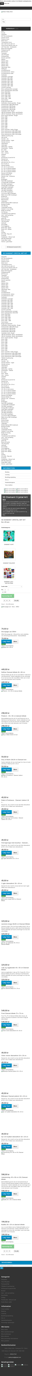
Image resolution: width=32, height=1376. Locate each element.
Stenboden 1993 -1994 (7, 81)
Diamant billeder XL (6, 174)
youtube (8, 511)
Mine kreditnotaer (6, 1334)
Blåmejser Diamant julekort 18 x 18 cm (14, 1096)
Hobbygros (4, 68)
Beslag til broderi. (5, 204)
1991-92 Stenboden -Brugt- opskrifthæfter (12, 114)
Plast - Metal (4, 151)
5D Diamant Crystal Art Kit (8, 157)
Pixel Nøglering (5, 226)
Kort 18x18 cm (5, 160)
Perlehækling (4, 216)
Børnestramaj (4, 199)
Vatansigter (4, 145)
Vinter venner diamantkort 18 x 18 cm (13, 1055)
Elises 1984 (4, 117)
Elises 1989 (4, 124)
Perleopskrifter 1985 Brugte (8, 107)
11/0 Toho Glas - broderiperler (8, 47)
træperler (3, 154)
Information (9, 468)
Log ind (3, 7)
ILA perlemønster (5, 70)
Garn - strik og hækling (7, 215)
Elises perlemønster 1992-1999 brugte (11, 131)
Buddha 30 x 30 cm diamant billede (13, 1224)
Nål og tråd (4, 137)
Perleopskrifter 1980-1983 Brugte (9, 104)
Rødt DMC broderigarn (7, 181)
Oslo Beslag (4, 205)
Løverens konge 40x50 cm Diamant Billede (15, 924)
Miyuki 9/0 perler (5, 220)
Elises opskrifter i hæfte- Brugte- (9, 129)
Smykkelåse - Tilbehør (7, 148)
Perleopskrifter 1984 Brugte (8, 106)
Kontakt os (4, 9)
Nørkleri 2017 (4, 62)
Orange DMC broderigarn (7, 185)
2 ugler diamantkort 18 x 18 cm (11, 883)
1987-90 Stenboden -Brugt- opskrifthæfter (12, 112)
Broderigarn (4, 179)
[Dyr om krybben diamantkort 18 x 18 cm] (16, 1122)
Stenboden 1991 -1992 (7, 82)
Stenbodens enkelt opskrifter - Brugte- (11, 103)
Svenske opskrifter (6, 87)
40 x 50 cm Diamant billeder (8, 171)
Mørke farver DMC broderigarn (9, 195)
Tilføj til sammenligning (7, 645)
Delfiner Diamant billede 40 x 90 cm (13, 672)
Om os (7, 480)
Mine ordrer (4, 1329)
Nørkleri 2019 (4, 65)
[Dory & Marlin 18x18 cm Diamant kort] (16, 745)
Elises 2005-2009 (5, 93)
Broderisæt (4, 196)
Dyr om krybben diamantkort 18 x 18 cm (14, 1137)
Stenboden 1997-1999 (7, 78)
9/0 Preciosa (4, 51)
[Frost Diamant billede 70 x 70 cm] (16, 998)
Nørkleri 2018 (4, 64)
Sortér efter (4, 586)
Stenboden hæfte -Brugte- (8, 110)
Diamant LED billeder (6, 173)
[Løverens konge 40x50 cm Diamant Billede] (16, 909)
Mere (4, 515)
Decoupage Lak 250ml (8, 631)
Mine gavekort (5, 1340)
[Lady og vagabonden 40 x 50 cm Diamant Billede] (16, 953)
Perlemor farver (5, 39)
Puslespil (3, 235)
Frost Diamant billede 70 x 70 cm (12, 1013)
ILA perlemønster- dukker (7, 72)
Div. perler (3, 149)
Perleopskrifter (5, 56)
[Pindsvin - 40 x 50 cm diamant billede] (16, 701)
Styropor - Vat (4, 139)
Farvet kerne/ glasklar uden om (9, 45)
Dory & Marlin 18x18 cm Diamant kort (13, 759)
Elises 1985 (4, 118)
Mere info (6, 3)
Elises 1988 (4, 123)
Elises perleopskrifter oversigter (9, 89)
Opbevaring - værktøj (6, 146)
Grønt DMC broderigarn (7, 187)
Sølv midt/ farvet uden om (8, 43)
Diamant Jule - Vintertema (8, 176)
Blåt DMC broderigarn (6, 188)
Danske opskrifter (5, 58)
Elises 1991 (4, 128)
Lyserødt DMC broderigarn (8, 182)
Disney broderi (5, 198)
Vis (2, 589)
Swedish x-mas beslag (7, 209)
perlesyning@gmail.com (15, 1357)
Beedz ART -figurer (6, 227)
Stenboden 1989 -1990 (7, 84)
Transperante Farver (6, 42)
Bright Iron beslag (5, 210)
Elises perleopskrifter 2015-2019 (9, 90)
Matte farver (4, 40)
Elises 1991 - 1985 (6, 98)
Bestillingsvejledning (10, 477)
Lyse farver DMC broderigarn (8, 193)
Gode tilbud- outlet (6, 240)
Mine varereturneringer (7, 1331)
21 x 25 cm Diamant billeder (8, 168)
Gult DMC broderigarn (6, 184)
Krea (2, 230)
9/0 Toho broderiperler (6, 36)
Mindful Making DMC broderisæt (9, 202)
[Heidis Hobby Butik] (16, 14)
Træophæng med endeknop (8, 213)
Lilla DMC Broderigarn (7, 190)
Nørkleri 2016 (4, 61)
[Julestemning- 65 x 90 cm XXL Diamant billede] (16, 1162)
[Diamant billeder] (8, 554)
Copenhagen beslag (6, 207)
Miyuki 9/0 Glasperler (6, 48)
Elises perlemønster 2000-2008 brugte (11, 132)
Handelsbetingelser (10, 482)
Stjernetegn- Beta (5, 67)
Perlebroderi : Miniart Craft (8, 237)
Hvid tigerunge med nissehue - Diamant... (15, 843)
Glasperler (4, 34)
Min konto (5, 1327)
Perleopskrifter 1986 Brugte (8, 109)
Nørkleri (3, 59)
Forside (3, 33)
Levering (7, 474)
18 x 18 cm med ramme (7, 167)
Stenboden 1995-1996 (7, 79)
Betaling (7, 472)
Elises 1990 (4, 126)
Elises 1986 (4, 120)
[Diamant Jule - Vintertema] (8, 573)
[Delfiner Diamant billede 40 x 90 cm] (16, 657)
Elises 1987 (4, 121)
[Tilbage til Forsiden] (3, 247)
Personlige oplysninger (7, 1322)
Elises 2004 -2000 (6, 95)
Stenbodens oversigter (7, 76)
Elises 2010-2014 (5, 92)
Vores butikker (8, 485)
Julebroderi (4, 201)
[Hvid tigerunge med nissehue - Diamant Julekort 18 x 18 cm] (16, 828)
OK (2, 3)
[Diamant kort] (8, 536)
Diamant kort (4, 159)
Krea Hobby (4, 224)
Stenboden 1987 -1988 (7, 86)
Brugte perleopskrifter (6, 101)
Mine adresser (5, 1336)
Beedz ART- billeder (6, 229)
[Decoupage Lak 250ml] (16, 617)
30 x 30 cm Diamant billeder (8, 170)
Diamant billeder (5, 165)
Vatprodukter (4, 143)
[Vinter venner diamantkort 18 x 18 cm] (16, 1041)
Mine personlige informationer (9, 1338)
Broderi (3, 177)
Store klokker (4, 100)
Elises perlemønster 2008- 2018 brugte (11, 134)
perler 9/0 (3, 218)
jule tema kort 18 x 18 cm (7, 162)
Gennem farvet (5, 37)
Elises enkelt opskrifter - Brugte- (9, 115)
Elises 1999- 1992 (6, 96)
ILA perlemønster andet (7, 73)
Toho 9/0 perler (5, 54)
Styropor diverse (5, 142)
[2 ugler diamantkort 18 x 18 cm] (16, 868)
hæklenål (3, 223)
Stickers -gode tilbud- (6, 241)
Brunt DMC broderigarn (7, 191)
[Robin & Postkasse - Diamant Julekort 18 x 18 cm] (16, 785)
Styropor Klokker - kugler (7, 140)
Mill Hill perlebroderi (6, 238)
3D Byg (3, 232)
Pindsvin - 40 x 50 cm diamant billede (13, 716)
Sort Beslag (4, 212)
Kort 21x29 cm (5, 163)
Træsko (3, 156)
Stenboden (4, 75)
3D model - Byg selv (6, 234)
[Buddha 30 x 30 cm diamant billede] (16, 1210)
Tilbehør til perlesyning (7, 135)
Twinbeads (4, 53)
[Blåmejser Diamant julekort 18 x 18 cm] (16, 1081)
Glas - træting (4, 153)
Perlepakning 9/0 (5, 50)
